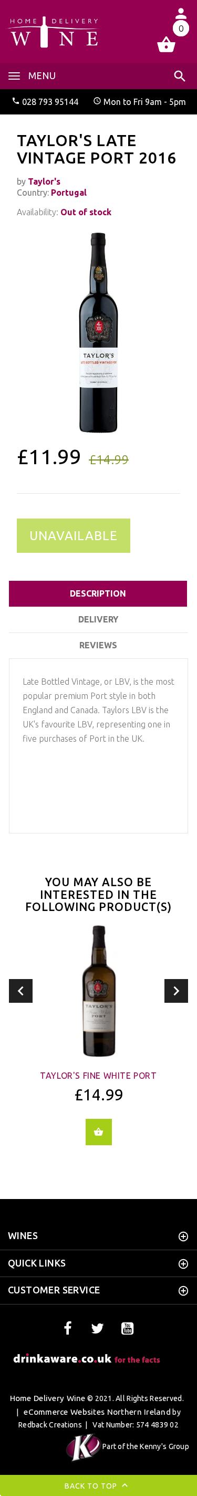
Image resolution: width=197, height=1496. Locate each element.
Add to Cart (99, 1132)
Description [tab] (98, 593)
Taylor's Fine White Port (98, 1075)
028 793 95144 (50, 102)
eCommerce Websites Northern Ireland (97, 1411)
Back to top (92, 1485)
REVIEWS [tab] (98, 645)
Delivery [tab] (98, 619)
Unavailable (73, 536)
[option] (98, 332)
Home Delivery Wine (48, 1398)
